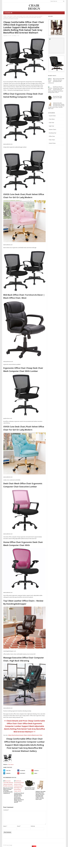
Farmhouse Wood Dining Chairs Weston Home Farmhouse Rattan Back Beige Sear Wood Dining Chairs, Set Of (56, 89)
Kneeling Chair (52, 133)
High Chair (51, 126)
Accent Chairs (52, 115)
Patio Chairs (52, 139)
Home (4, 16)
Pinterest (22, 773)
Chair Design (9, 845)
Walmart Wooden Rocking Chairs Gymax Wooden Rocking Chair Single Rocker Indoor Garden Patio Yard (56, 105)
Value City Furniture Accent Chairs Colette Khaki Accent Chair (25, 735)
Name (5, 826)
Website (33, 826)
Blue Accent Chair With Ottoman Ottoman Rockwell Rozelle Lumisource (56, 81)
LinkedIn (8, 773)
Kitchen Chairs (52, 129)
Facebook (22, 770)
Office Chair (52, 136)
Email (35, 773)
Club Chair (51, 122)
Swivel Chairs (52, 143)
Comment (6, 810)
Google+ (36, 770)
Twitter (8, 770)
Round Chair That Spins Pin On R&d (57, 97)
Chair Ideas (9, 16)
